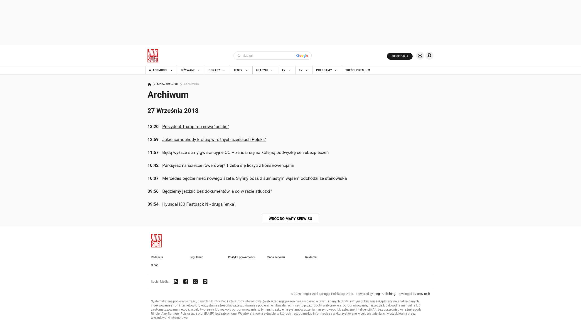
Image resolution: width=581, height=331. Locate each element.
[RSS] (176, 281)
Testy (238, 70)
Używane (188, 70)
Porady (214, 70)
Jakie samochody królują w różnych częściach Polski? (214, 139)
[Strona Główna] (153, 55)
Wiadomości (158, 70)
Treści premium (357, 70)
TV (283, 70)
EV (301, 70)
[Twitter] (195, 281)
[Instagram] (205, 281)
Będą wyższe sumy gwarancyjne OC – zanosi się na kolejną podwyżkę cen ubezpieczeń (245, 152)
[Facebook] (185, 281)
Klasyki (262, 70)
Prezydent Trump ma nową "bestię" (195, 126)
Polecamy (324, 70)
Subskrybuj (399, 56)
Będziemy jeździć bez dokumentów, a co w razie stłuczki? (217, 191)
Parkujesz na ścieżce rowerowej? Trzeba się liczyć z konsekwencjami (228, 165)
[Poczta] (420, 56)
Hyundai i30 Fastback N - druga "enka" (198, 204)
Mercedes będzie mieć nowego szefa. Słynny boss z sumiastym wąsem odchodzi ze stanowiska (254, 178)
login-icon (429, 56)
